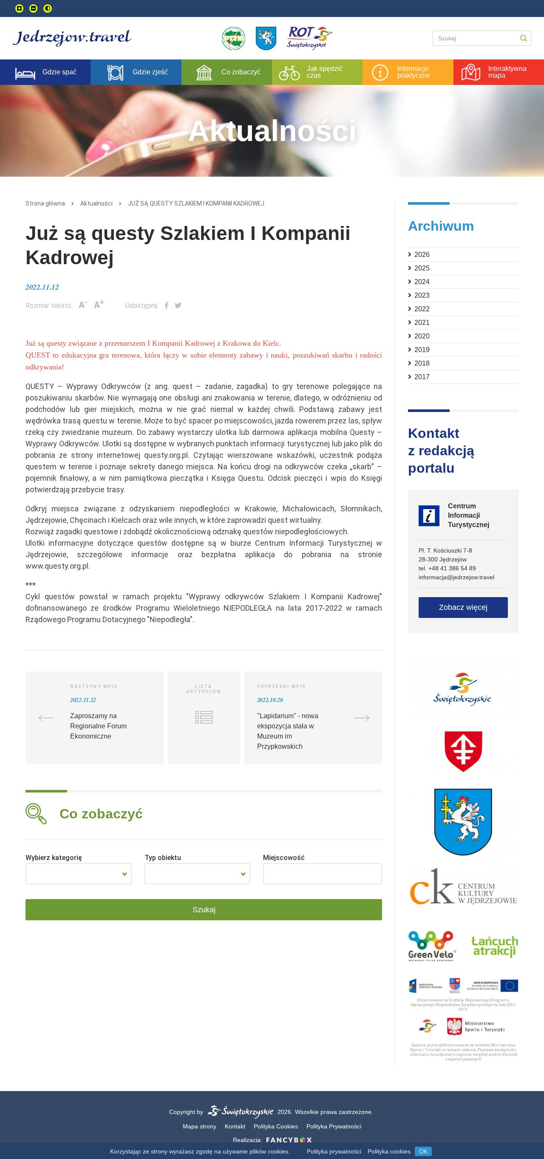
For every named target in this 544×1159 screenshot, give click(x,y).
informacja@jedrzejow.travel (456, 577)
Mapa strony (199, 1126)
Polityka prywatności (334, 1151)
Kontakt (235, 1126)
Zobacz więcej (463, 607)
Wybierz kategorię (54, 858)
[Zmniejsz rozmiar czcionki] (33, 8)
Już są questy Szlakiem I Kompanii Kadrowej (196, 203)
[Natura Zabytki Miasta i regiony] (79, 873)
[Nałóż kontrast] (47, 8)
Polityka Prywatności (333, 1126)
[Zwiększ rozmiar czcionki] (19, 8)
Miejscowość (284, 858)
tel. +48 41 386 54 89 (447, 568)
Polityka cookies (389, 1151)
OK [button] (423, 1151)
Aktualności (96, 203)
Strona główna (45, 203)
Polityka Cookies (276, 1126)
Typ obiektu (162, 858)
